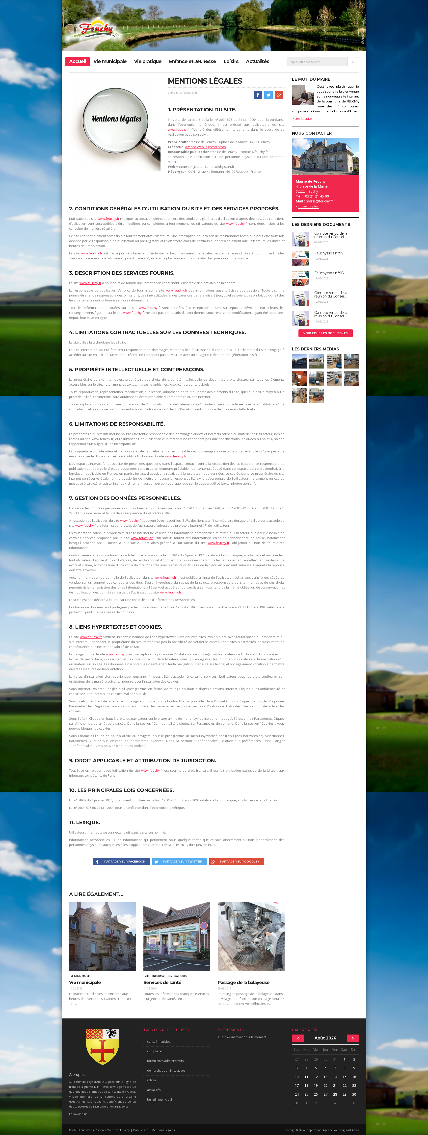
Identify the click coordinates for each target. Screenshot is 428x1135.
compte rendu (157, 1051)
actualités (153, 1090)
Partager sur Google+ (239, 861)
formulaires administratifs (165, 1061)
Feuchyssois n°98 (329, 273)
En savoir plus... (79, 1114)
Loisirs (231, 61)
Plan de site (140, 1130)
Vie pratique (147, 61)
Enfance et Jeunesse (192, 61)
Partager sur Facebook (124, 861)
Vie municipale (110, 61)
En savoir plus (308, 206)
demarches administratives (166, 1070)
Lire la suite (303, 118)
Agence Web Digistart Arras (205, 147)
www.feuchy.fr (179, 129)
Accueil (77, 61)
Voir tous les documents (325, 333)
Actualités (257, 61)
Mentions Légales (163, 1130)
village (151, 1080)
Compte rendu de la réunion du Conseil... (330, 235)
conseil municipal (159, 1041)
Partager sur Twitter (182, 861)
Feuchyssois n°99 (328, 253)
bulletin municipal (159, 1099)
